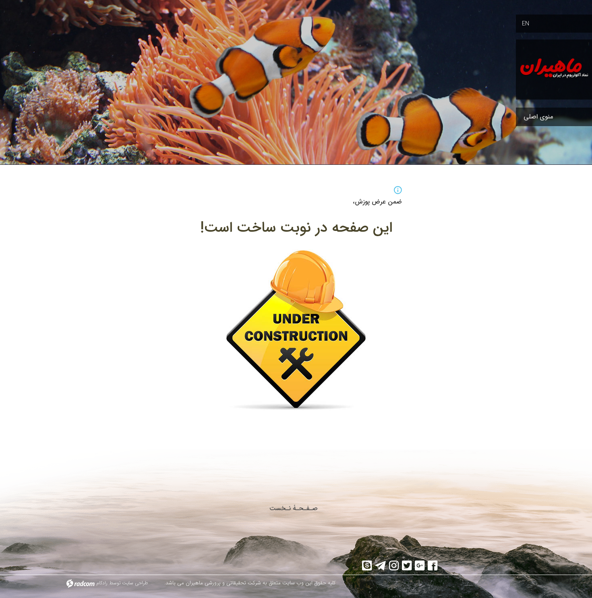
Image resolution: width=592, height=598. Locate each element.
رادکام (102, 583)
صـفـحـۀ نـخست (293, 508)
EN (525, 23)
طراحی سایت (135, 583)
